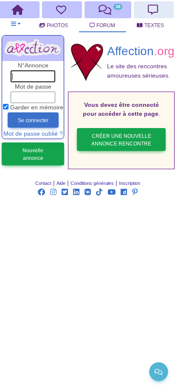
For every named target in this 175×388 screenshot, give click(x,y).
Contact (43, 183)
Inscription (129, 183)
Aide (60, 183)
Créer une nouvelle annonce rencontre (121, 140)
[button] (16, 24)
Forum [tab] (105, 25)
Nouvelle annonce (33, 154)
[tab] (62, 9)
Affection (141, 51)
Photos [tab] (57, 25)
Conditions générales (92, 183)
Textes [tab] (154, 25)
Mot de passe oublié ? (33, 134)
